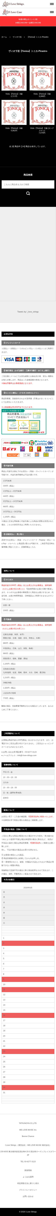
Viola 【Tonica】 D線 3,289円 (42, 95)
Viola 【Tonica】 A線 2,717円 (14, 95)
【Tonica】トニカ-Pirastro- (38, 37)
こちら (33, 547)
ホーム (4, 37)
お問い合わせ (28, 1196)
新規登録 (28, 1170)
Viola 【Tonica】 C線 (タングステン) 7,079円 (42, 130)
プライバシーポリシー (28, 1190)
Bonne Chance (28, 1136)
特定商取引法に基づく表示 (28, 1183)
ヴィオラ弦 (17, 37)
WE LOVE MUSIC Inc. (28, 1130)
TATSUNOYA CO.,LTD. (28, 1123)
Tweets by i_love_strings (28, 312)
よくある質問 (28, 1177)
